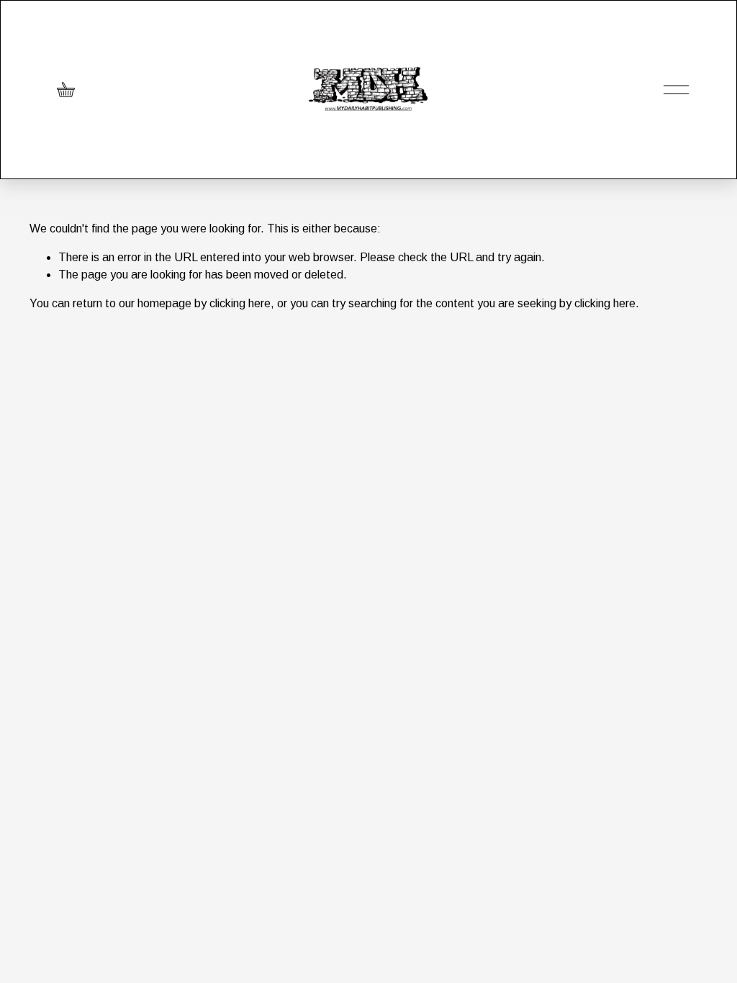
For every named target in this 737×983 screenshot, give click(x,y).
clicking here (240, 303)
